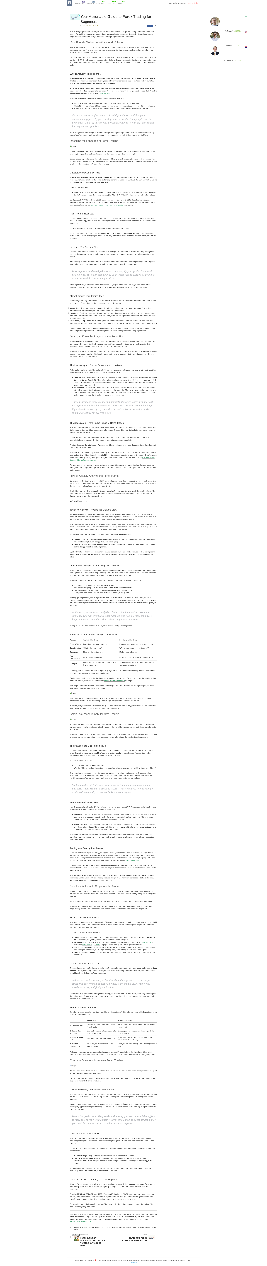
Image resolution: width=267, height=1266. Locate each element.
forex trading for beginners (119, 1227)
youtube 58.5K (192, 3)
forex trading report (132, 860)
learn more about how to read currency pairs (107, 205)
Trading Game (79, 3)
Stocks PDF (110, 3)
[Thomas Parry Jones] (232, 50)
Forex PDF (120, 3)
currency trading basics (83, 1227)
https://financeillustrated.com (80, 1222)
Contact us (133, 1262)
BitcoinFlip (90, 3)
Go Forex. (189, 1260)
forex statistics (105, 93)
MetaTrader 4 (146, 942)
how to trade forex (141, 1227)
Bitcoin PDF (100, 3)
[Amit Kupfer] (232, 35)
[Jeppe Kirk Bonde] (232, 21)
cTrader (97, 945)
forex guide (100, 1227)
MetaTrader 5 (87, 945)
